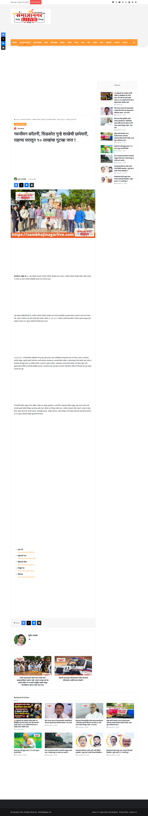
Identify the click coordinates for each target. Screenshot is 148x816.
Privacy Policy (123, 812)
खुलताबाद (108, 43)
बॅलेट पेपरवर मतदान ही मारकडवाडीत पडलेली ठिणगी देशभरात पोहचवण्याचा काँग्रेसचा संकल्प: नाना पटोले (123, 110)
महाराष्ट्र (125, 43)
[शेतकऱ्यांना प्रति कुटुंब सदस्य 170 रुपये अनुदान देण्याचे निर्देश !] (107, 149)
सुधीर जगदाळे (21, 179)
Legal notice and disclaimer (109, 812)
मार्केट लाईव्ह (54, 43)
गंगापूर (82, 43)
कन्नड (101, 43)
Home (17, 120)
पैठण (88, 43)
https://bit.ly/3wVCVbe (26, 577)
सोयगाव (69, 43)
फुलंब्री (95, 43)
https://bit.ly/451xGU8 (26, 571)
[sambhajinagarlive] (31, 16)
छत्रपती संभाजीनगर (25, 43)
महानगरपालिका (37, 43)
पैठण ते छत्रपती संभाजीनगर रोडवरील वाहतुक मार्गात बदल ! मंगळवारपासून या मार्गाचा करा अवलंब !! (124, 158)
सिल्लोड (62, 43)
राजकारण (117, 43)
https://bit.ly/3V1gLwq (26, 565)
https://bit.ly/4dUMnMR (26, 559)
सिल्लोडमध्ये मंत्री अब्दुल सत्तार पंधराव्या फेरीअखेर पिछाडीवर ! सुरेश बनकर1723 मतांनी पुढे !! (123, 179)
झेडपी (46, 43)
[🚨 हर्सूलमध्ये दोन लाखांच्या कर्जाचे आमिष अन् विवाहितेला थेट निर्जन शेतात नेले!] (107, 96)
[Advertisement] (95, 22)
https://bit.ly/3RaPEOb (26, 553)
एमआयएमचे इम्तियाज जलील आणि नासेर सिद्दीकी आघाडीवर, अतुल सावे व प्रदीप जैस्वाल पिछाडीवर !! (124, 169)
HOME (14, 43)
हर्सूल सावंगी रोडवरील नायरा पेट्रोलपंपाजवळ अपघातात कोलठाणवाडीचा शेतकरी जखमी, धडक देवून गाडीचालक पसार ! (119, 723)
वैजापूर (76, 43)
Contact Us (133, 812)
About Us (95, 812)
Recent (117, 85)
